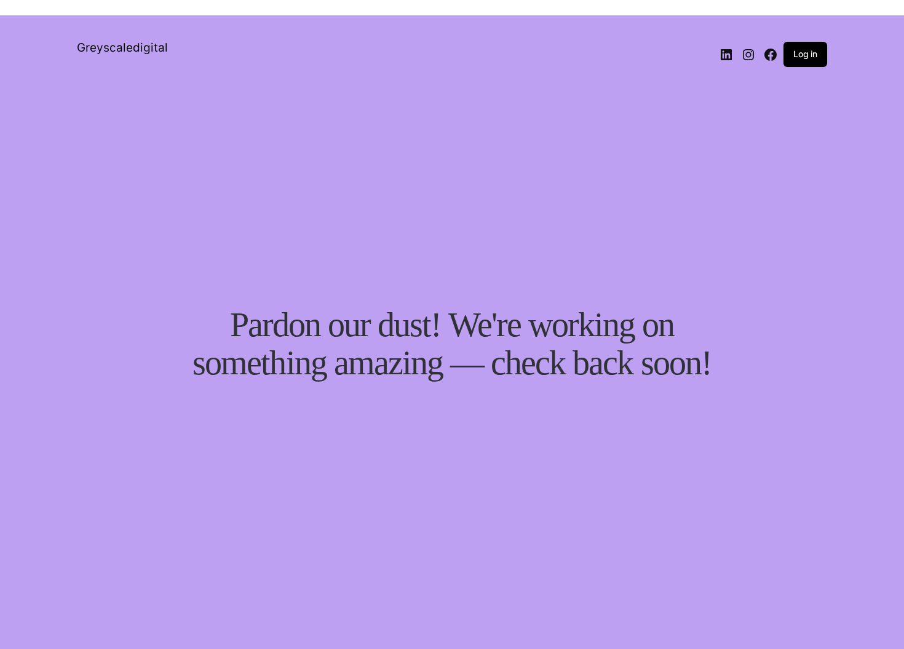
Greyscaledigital (122, 48)
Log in (805, 54)
